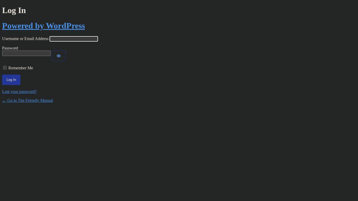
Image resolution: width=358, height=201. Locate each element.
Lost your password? (19, 91)
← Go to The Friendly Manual (27, 100)
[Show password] (59, 56)
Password (10, 48)
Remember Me (20, 68)
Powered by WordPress (43, 25)
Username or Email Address (25, 38)
